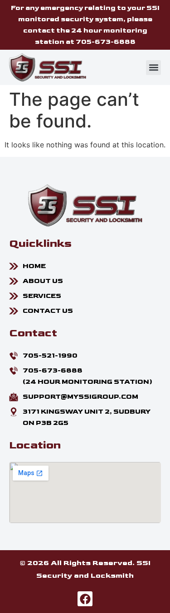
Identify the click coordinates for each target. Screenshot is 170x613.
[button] (153, 67)
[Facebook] (85, 599)
